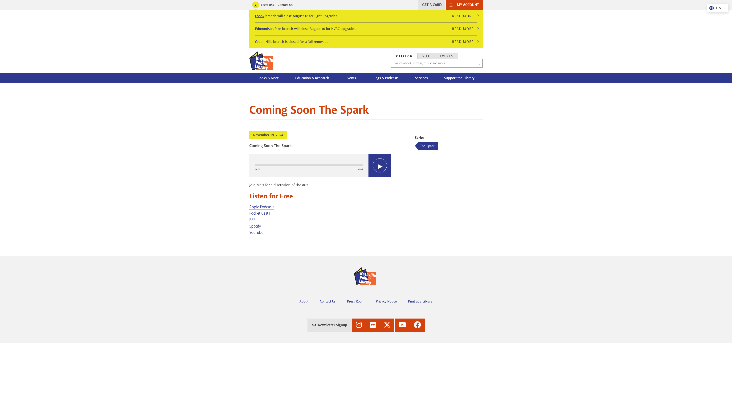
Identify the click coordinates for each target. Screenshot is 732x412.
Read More (464, 16)
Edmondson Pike (268, 29)
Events (446, 56)
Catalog (404, 56)
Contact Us (285, 5)
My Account (468, 4)
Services (421, 78)
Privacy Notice (386, 301)
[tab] (404, 56)
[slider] (309, 165)
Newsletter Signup (332, 325)
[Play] (379, 165)
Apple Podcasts (261, 206)
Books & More (268, 78)
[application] (320, 165)
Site (426, 56)
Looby (259, 16)
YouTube (256, 232)
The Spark (427, 146)
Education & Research (312, 78)
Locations (267, 5)
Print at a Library (420, 301)
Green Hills (263, 41)
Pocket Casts (259, 213)
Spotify (255, 226)
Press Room (355, 301)
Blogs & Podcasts (385, 78)
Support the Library (459, 78)
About (303, 301)
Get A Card (432, 4)
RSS (252, 219)
